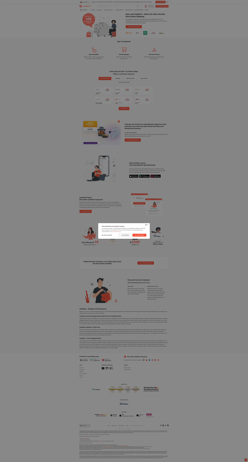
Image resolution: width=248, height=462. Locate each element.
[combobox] (146, 225)
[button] (107, 235)
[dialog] (124, 231)
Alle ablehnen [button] (125, 235)
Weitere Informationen (116, 231)
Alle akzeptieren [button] (139, 235)
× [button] (147, 224)
